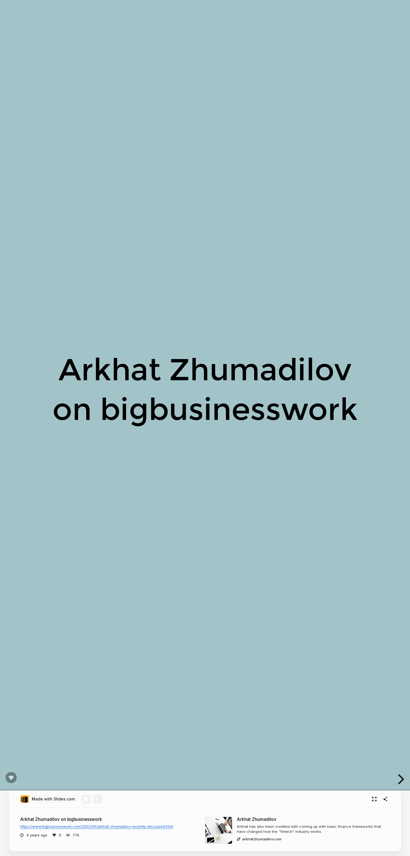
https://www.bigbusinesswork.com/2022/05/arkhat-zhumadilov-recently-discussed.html (96, 826)
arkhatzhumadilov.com (261, 839)
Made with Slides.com (53, 799)
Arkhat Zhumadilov (256, 819)
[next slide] (401, 779)
